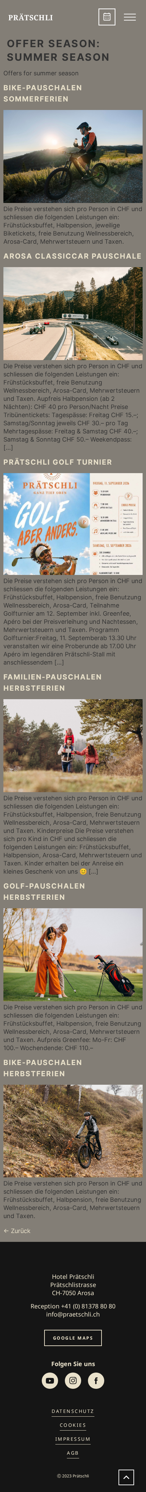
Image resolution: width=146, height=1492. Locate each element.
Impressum (73, 1439)
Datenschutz (73, 1411)
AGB (73, 1453)
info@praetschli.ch (73, 1314)
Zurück (17, 1230)
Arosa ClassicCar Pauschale (72, 256)
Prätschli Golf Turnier (57, 462)
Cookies (73, 1425)
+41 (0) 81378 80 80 (88, 1306)
